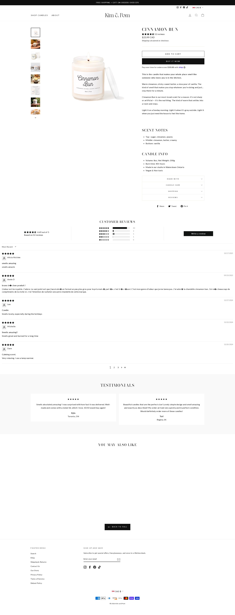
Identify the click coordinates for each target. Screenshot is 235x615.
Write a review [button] (198, 233)
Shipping (145, 41)
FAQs (33, 558)
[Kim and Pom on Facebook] (89, 567)
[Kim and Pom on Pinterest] (94, 567)
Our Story (35, 570)
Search (33, 554)
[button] (148, 34)
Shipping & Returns (38, 562)
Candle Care (173, 185)
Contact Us (35, 566)
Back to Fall (119, 527)
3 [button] (118, 367)
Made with (173, 179)
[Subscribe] (118, 559)
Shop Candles (39, 15)
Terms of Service (37, 579)
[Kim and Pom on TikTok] (99, 567)
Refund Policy (36, 583)
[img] (8, 253)
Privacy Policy (36, 575)
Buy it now (173, 61)
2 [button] (114, 367)
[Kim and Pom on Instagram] (85, 567)
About (56, 15)
